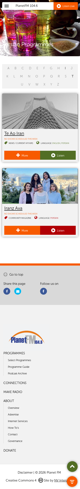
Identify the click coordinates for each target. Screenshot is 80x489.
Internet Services (18, 421)
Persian (65, 143)
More (24, 155)
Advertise (13, 414)
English (56, 143)
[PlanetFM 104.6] (45, 11)
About (8, 401)
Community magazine (20, 218)
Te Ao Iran (14, 133)
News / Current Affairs (21, 143)
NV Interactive (64, 480)
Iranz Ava (13, 208)
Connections (14, 383)
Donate (9, 450)
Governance (15, 441)
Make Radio (12, 392)
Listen (60, 155)
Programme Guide (18, 366)
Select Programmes (19, 360)
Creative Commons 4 (21, 480)
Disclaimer (25, 472)
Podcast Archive (17, 373)
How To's (13, 427)
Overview (13, 407)
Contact (12, 434)
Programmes (14, 353)
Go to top (16, 274)
